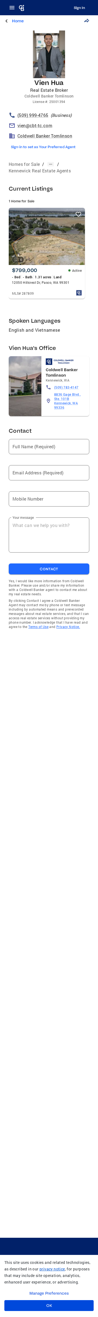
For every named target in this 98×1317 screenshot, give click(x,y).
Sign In (79, 7)
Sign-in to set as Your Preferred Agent (43, 147)
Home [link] (18, 20)
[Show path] (50, 164)
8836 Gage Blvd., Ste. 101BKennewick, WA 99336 (67, 401)
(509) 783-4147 (66, 387)
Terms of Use (38, 626)
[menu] (14, 7)
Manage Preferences (49, 1293)
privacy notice (52, 1269)
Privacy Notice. (68, 626)
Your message (23, 517)
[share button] (86, 20)
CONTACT (49, 569)
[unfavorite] (78, 214)
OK (49, 1305)
